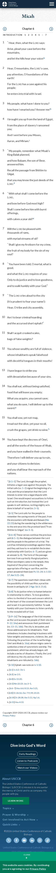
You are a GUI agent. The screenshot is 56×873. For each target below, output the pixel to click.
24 (41, 571)
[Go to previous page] (5, 29)
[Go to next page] (51, 29)
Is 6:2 (16, 669)
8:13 (26, 688)
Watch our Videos (27, 767)
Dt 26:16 (17, 693)
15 (16, 626)
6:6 (11, 534)
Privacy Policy (9, 715)
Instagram (39, 840)
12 (11, 623)
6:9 (11, 616)
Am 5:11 (28, 697)
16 (15, 616)
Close (27, 855)
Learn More (15, 800)
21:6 (43, 586)
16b (20, 626)
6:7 (11, 580)
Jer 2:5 (17, 674)
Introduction (12, 35)
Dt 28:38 (19, 697)
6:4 (11, 679)
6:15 (12, 702)
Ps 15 (36, 571)
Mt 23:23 (35, 693)
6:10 (11, 665)
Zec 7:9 (26, 693)
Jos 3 (27, 530)
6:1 (11, 481)
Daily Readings (27, 753)
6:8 (11, 591)
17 (8, 575)
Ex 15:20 (18, 679)
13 (12, 626)
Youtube (24, 840)
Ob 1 (22, 669)
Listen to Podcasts (27, 760)
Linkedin (32, 840)
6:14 (12, 697)
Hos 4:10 (19, 702)
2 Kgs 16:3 (34, 586)
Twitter (8, 840)
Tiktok (47, 840)
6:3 (11, 674)
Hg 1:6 (36, 697)
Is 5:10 (37, 665)
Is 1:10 (47, 571)
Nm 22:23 (18, 683)
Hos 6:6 (19, 688)
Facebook (16, 840)
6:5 (11, 513)
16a (15, 623)
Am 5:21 (15, 575)
